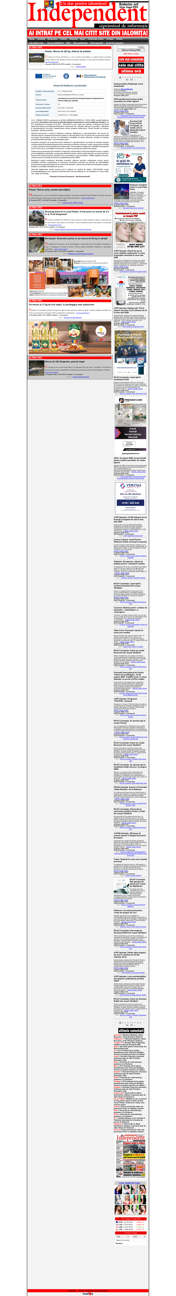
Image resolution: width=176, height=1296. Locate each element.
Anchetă (41, 39)
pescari (80, 202)
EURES (140, 854)
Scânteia (124, 578)
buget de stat (138, 536)
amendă (139, 803)
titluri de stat (134, 715)
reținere (130, 578)
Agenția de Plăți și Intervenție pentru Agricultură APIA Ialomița (131, 116)
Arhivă (119, 39)
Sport (82, 39)
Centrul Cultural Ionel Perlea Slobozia (133, 556)
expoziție (130, 558)
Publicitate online (96, 39)
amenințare (136, 624)
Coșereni (122, 624)
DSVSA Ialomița (125, 803)
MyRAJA (131, 906)
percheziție (87, 229)
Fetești (78, 66)
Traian (127, 875)
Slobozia (126, 208)
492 (127, 80)
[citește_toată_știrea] (121, 110)
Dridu (133, 393)
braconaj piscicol (72, 229)
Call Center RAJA (139, 148)
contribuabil (134, 995)
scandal (140, 647)
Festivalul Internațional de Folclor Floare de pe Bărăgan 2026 (133, 694)
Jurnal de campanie (114, 43)
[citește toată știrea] (51, 62)
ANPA (75, 202)
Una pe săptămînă (55, 43)
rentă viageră (139, 117)
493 (131, 80)
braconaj (67, 317)
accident (140, 208)
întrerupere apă (141, 393)
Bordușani (72, 253)
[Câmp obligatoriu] (130, 1178)
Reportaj (73, 39)
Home (32, 39)
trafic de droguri (140, 927)
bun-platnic (142, 995)
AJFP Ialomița (124, 271)
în (128, 1036)
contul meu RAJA (139, 905)
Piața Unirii (133, 208)
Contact (110, 39)
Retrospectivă (96, 43)
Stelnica (62, 229)
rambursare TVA (138, 327)
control (144, 271)
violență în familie (139, 578)
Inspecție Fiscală (135, 271)
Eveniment (52, 39)
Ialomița (79, 317)
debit (143, 973)
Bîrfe (68, 43)
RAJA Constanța (126, 148)
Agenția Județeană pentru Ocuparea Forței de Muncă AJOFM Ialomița (130, 853)
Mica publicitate (80, 43)
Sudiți (133, 783)
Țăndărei (135, 602)
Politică (63, 39)
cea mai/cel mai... (36, 43)
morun (83, 66)
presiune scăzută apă (130, 739)
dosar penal (131, 927)
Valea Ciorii (127, 647)
